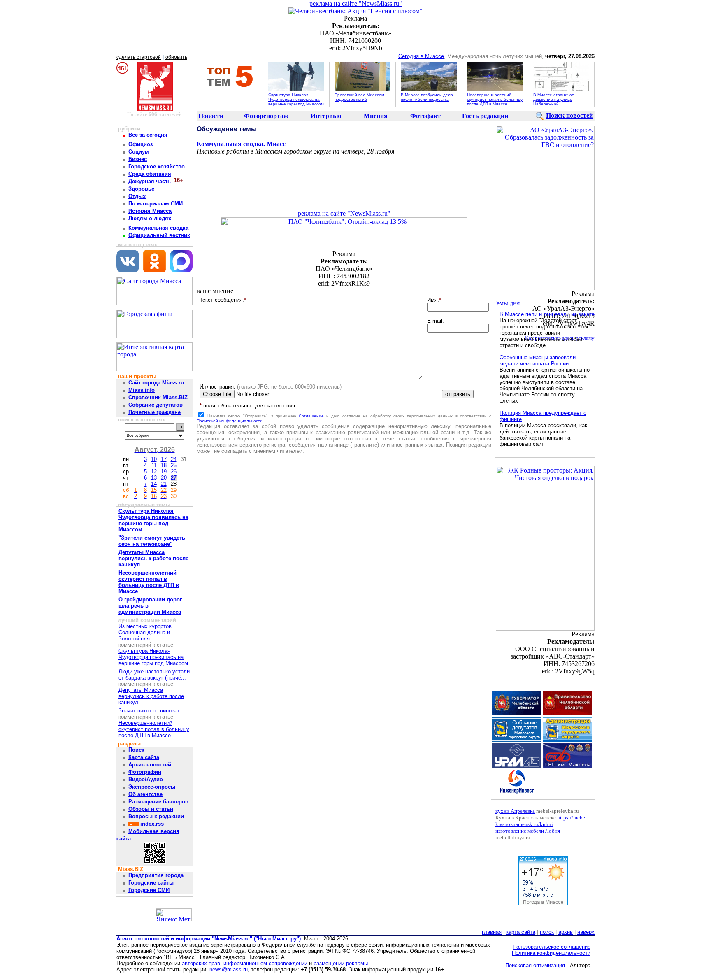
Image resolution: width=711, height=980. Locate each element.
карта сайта (520, 932)
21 (164, 484)
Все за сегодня (147, 135)
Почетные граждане (154, 412)
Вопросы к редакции (156, 816)
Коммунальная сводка (158, 228)
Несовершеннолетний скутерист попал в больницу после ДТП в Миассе (495, 99)
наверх (586, 932)
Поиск (136, 750)
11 (154, 465)
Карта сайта (143, 757)
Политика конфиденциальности (551, 953)
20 (164, 478)
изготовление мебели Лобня (527, 831)
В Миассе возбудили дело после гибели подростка (427, 97)
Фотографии (144, 772)
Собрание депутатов (155, 405)
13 (154, 478)
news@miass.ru (228, 969)
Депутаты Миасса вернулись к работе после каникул (151, 696)
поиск (547, 932)
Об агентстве (145, 794)
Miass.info (141, 390)
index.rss (151, 824)
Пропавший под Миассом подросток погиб (359, 97)
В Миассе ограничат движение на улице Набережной (553, 99)
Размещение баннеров (158, 801)
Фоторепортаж (266, 115)
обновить (176, 57)
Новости (210, 115)
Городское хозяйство (156, 166)
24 (174, 459)
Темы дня (506, 303)
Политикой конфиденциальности (230, 421)
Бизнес (137, 159)
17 (164, 459)
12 (154, 471)
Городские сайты (151, 883)
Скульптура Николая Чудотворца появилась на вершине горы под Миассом (296, 99)
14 (154, 484)
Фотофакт (425, 115)
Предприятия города (156, 875)
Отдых (137, 196)
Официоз (140, 144)
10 (154, 459)
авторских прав (201, 963)
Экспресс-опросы (151, 787)
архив (565, 932)
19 (164, 471)
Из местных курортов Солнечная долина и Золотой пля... (145, 632)
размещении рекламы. (341, 963)
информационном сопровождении (265, 963)
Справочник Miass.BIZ (158, 397)
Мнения (376, 115)
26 (174, 471)
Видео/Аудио (145, 779)
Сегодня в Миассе (421, 56)
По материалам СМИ (155, 203)
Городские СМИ (149, 890)
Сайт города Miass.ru (156, 382)
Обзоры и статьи (150, 809)
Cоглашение (311, 416)
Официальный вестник (159, 235)
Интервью (326, 115)
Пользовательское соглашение (551, 947)
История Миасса (150, 211)
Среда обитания (149, 174)
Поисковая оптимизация (535, 965)
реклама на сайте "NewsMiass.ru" (355, 3)
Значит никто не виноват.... (152, 711)
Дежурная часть (149, 181)
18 (164, 465)
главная (492, 932)
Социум (138, 152)
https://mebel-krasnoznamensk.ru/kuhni (541, 821)
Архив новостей (149, 764)
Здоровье (141, 189)
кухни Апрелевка (515, 811)
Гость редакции (485, 115)
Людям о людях (149, 218)
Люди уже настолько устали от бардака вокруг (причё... (154, 674)
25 (174, 465)
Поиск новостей (569, 115)
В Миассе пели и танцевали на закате (547, 314)
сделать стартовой (138, 57)
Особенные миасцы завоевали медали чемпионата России (538, 360)
